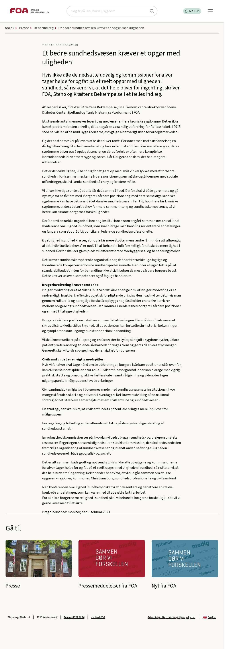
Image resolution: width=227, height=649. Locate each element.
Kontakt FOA (98, 617)
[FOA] (29, 11)
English (212, 617)
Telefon (74, 617)
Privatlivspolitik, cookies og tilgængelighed (171, 617)
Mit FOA (194, 11)
